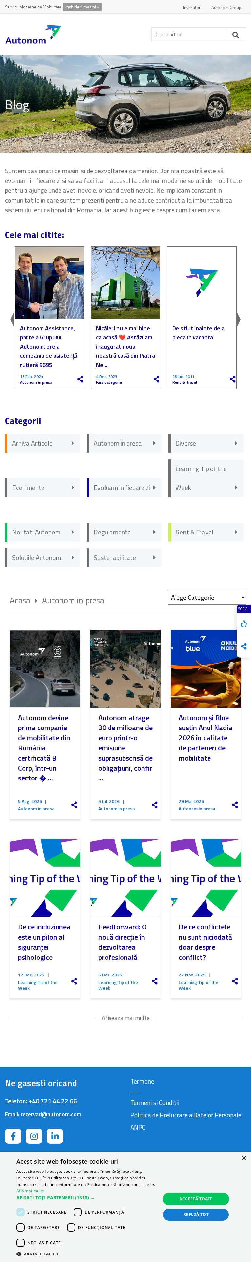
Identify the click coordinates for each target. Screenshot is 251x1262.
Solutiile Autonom (36, 557)
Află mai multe (30, 1191)
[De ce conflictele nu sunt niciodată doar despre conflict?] (206, 878)
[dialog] (125, 1207)
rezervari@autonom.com (51, 1114)
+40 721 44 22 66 (52, 1101)
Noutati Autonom (36, 532)
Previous (11, 318)
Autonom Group (226, 7)
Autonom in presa (36, 382)
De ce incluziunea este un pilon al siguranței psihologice (44, 941)
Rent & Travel (184, 382)
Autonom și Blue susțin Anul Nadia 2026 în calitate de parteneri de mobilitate (205, 737)
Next (239, 318)
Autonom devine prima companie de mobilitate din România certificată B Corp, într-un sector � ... (44, 748)
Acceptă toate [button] (195, 1199)
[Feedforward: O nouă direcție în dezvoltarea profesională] (125, 878)
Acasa (20, 600)
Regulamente (112, 532)
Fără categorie (109, 382)
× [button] (243, 1158)
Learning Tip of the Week (201, 478)
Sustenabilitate (115, 557)
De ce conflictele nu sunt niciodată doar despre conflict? (205, 941)
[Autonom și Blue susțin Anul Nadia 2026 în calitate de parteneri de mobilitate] (206, 669)
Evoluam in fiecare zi (122, 488)
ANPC (137, 1127)
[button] (86, 1197)
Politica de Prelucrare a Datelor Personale (185, 1115)
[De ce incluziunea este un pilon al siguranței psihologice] (45, 878)
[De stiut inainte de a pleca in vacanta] (201, 283)
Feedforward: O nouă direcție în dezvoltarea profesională (122, 941)
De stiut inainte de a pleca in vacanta (198, 333)
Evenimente (28, 488)
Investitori (192, 7)
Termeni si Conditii (155, 1102)
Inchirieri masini (80, 6)
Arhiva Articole (32, 443)
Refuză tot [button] (196, 1214)
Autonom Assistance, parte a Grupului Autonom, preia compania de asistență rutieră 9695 (48, 346)
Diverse (186, 443)
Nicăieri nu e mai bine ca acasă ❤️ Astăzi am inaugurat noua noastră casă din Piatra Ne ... (125, 346)
